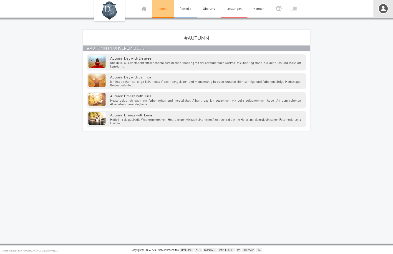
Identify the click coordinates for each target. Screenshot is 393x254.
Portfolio (185, 8)
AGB (198, 249)
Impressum (226, 249)
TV (238, 249)
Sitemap (248, 249)
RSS (259, 249)
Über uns (209, 8)
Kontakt (259, 8)
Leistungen (234, 8)
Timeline (186, 249)
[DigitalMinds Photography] (109, 10)
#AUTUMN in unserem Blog (116, 48)
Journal (163, 8)
